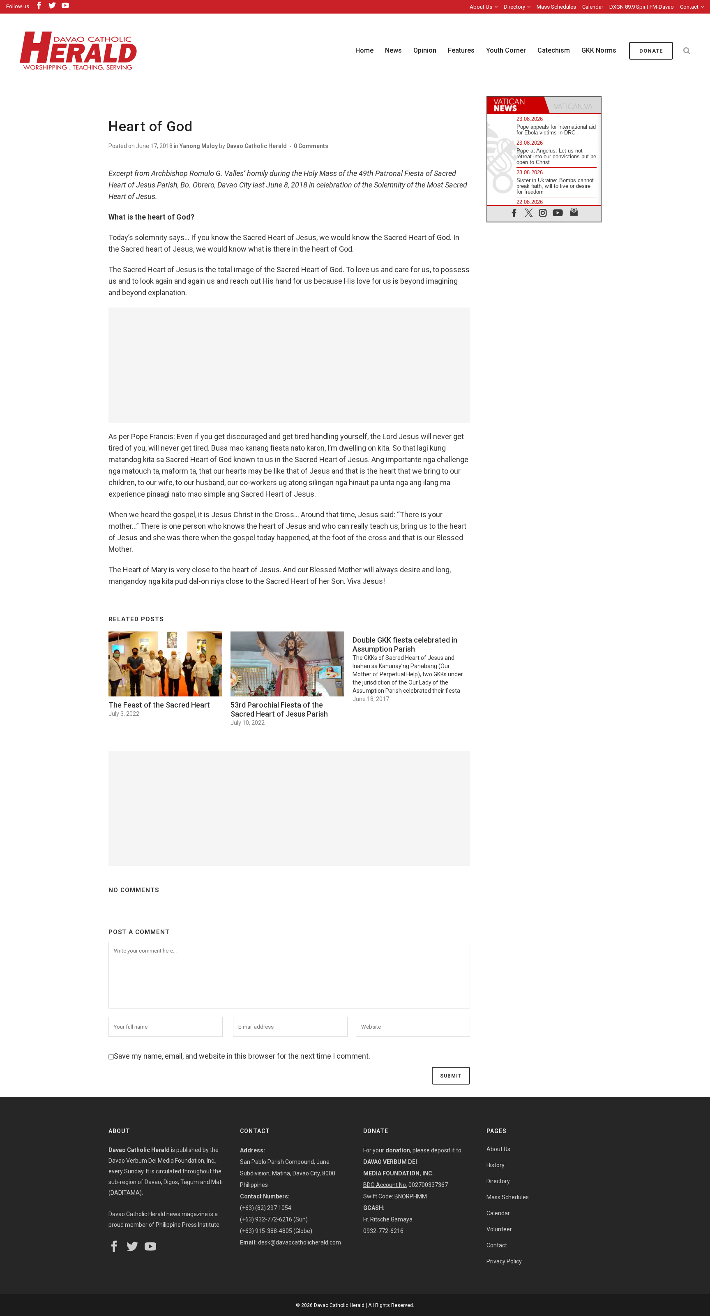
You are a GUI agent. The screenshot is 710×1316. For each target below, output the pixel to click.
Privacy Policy (504, 1261)
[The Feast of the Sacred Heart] (165, 663)
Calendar (592, 7)
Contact (689, 7)
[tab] (515, 105)
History (495, 1165)
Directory (514, 7)
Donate (651, 51)
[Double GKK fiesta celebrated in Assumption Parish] (414, 667)
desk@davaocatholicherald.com (299, 1242)
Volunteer (499, 1229)
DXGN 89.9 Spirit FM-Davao (641, 7)
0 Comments (311, 146)
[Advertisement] (289, 365)
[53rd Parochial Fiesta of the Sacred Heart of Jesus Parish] (287, 663)
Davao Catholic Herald (256, 146)
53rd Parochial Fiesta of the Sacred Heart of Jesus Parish (279, 709)
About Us (481, 7)
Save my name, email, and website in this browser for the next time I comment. (242, 1056)
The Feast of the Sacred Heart (159, 705)
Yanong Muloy (199, 146)
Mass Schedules (556, 7)
